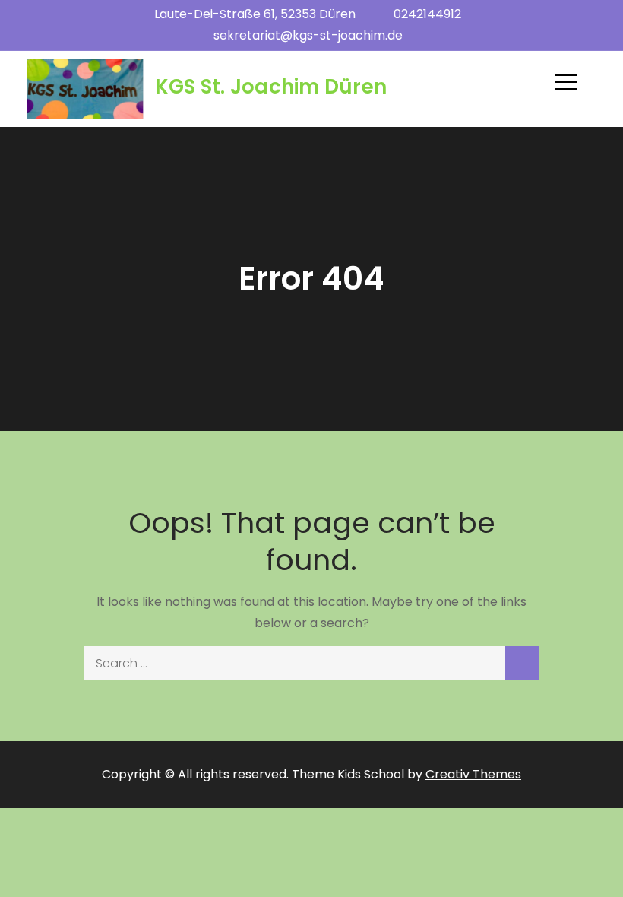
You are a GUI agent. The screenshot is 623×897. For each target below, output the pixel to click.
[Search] (522, 663)
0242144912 (427, 14)
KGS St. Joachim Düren (271, 86)
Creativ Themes (473, 774)
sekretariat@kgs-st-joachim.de (308, 35)
